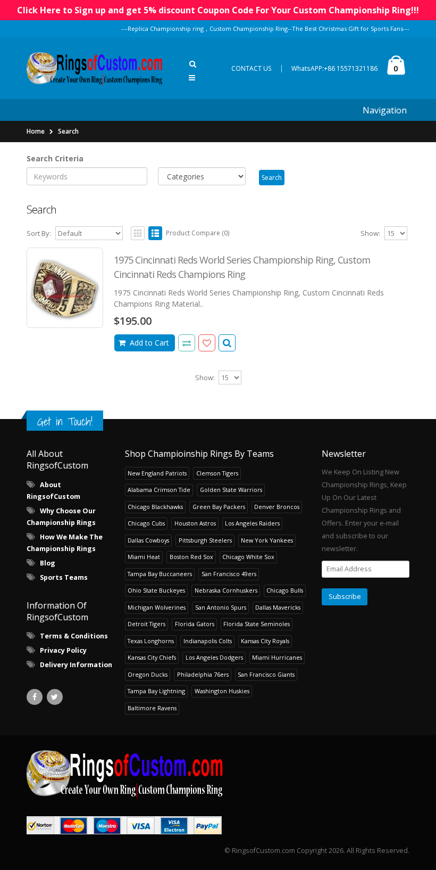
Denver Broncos (276, 507)
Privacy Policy (63, 650)
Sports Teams (64, 577)
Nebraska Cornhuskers (226, 590)
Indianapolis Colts (207, 641)
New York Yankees (267, 540)
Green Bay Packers (218, 507)
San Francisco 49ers (229, 574)
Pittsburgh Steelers (205, 540)
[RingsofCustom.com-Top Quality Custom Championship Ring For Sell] (218, 773)
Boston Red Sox (191, 557)
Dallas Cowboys (148, 540)
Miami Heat (144, 557)
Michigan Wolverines (157, 607)
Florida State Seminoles (256, 624)
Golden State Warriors (231, 490)
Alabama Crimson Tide (159, 490)
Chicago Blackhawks (155, 507)
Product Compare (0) (197, 232)
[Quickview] (186, 342)
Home (36, 131)
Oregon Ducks (147, 674)
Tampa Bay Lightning (156, 691)
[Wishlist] (206, 342)
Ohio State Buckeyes (156, 590)
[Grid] (138, 233)
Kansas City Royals (265, 641)
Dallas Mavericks (277, 607)
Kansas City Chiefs (152, 657)
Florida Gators (194, 624)
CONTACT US (251, 68)
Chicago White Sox (248, 557)
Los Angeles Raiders (252, 523)
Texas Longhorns (151, 641)
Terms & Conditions (74, 636)
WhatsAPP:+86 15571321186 (334, 68)
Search (68, 131)
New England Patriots (157, 473)
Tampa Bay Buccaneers (160, 574)
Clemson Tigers (217, 473)
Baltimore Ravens (152, 708)
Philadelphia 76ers (203, 674)
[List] (155, 233)
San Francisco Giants (266, 674)
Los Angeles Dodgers (214, 657)
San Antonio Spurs (220, 607)
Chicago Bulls (284, 590)
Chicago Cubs (146, 523)
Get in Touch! (65, 421)
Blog (47, 563)
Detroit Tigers (146, 624)
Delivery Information (76, 664)
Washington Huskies (222, 691)
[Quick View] (227, 342)
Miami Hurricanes (277, 657)
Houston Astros (195, 523)
